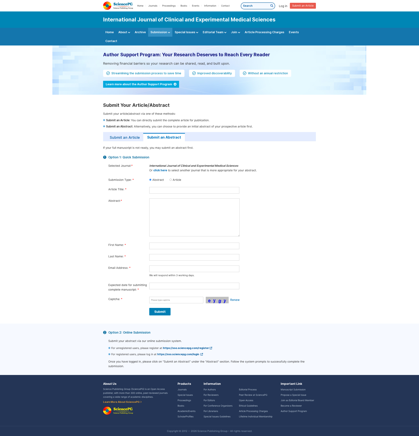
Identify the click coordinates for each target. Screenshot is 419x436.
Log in (283, 6)
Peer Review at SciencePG (253, 395)
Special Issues (185, 32)
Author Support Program (294, 411)
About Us (109, 383)
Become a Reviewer (291, 405)
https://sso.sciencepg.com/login (178, 354)
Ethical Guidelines (248, 405)
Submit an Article (303, 5)
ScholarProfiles (185, 416)
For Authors (210, 389)
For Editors (209, 400)
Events (195, 5)
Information (210, 5)
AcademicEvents (186, 411)
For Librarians (211, 411)
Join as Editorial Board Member (297, 400)
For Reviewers (211, 395)
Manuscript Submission (293, 389)
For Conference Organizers (218, 405)
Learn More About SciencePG (121, 401)
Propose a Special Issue (293, 395)
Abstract (158, 179)
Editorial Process (248, 389)
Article (177, 179)
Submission (159, 32)
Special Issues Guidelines (217, 416)
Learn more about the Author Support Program (139, 84)
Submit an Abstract (164, 137)
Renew (235, 300)
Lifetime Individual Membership (256, 416)
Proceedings (169, 5)
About (123, 32)
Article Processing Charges (264, 32)
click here (160, 170)
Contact (225, 5)
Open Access (246, 400)
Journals (152, 5)
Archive (140, 32)
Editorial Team (213, 32)
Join (234, 32)
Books (184, 5)
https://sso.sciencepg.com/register (186, 348)
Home (140, 5)
